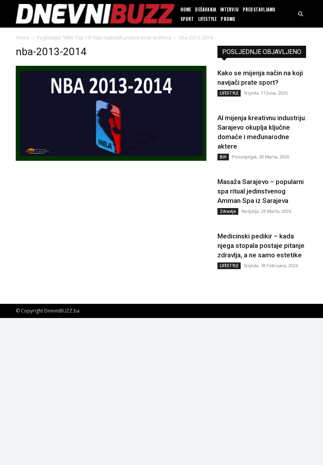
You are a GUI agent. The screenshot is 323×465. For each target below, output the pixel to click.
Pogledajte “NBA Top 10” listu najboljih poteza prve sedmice (104, 37)
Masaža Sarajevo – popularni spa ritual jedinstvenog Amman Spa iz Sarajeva (260, 191)
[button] (300, 13)
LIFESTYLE (229, 93)
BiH (223, 157)
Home (23, 37)
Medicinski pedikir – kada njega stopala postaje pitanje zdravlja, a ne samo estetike (260, 245)
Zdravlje (228, 211)
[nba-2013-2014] (111, 158)
